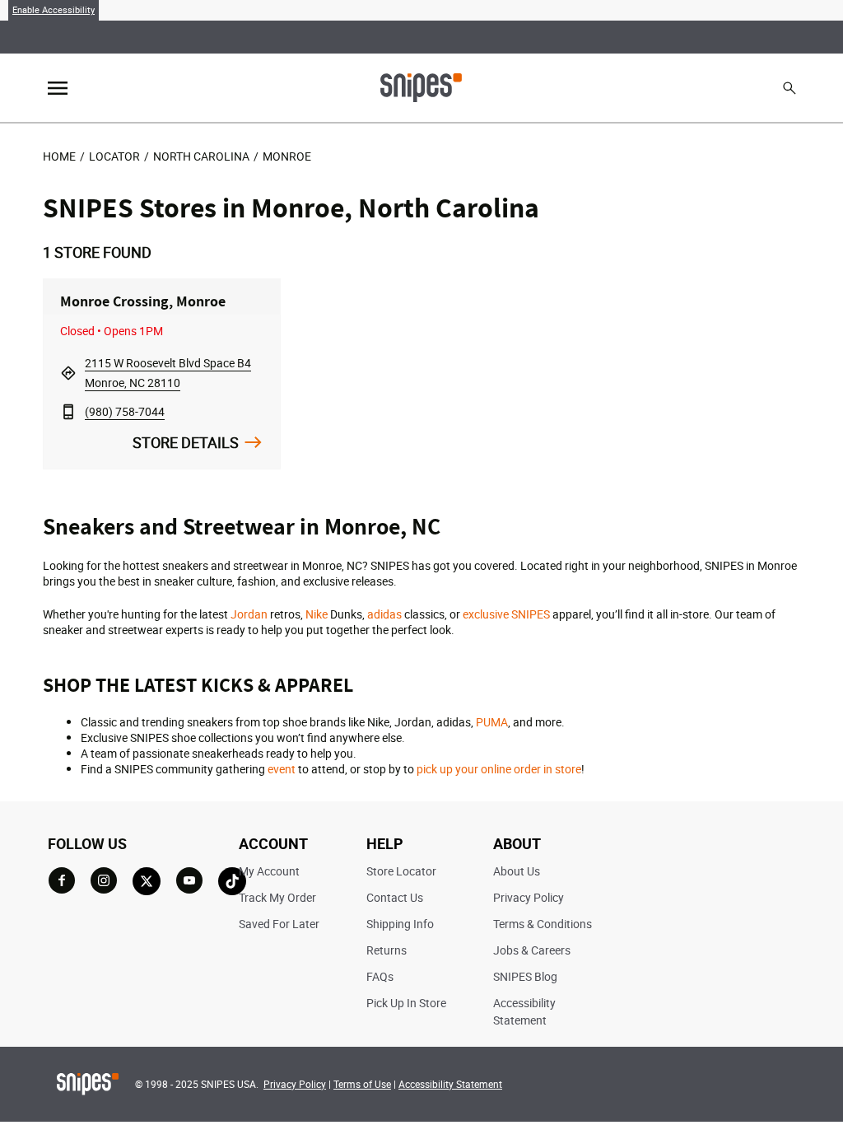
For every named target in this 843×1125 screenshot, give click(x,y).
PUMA (492, 722)
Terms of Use (362, 1083)
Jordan (249, 614)
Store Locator (401, 871)
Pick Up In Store (406, 1003)
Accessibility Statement (450, 1083)
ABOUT (517, 843)
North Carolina (201, 156)
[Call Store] (68, 411)
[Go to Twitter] (147, 881)
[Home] (421, 86)
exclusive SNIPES (506, 614)
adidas (384, 614)
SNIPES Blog (525, 976)
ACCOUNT (273, 843)
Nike (316, 614)
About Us (516, 871)
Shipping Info (400, 923)
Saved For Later (279, 923)
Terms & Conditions (542, 923)
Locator (114, 156)
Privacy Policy (528, 897)
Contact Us (394, 897)
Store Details (186, 442)
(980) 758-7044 (125, 411)
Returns (386, 950)
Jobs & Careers (532, 950)
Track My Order (277, 897)
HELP (384, 843)
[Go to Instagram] (104, 880)
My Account (269, 871)
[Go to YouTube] (189, 880)
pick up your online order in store (499, 769)
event (282, 769)
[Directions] (68, 372)
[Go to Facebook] (62, 880)
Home (59, 156)
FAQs (380, 976)
